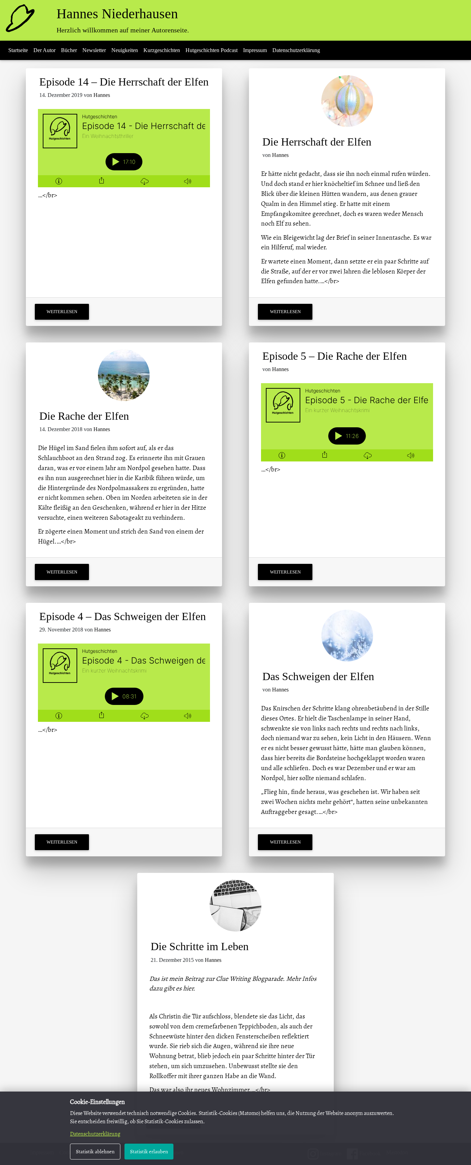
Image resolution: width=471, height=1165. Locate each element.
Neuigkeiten (124, 50)
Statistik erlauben (149, 1151)
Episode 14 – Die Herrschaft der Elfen (124, 82)
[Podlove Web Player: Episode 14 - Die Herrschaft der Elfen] (124, 148)
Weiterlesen (62, 311)
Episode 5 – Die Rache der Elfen (334, 356)
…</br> (47, 195)
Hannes (101, 95)
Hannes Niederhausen (117, 13)
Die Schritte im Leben (200, 946)
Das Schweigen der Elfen (318, 676)
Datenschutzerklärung (296, 50)
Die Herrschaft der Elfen (316, 142)
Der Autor (44, 50)
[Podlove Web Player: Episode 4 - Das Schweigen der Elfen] (124, 683)
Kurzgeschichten (161, 50)
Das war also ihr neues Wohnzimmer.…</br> (209, 1089)
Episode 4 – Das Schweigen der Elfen (122, 616)
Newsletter (94, 50)
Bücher (69, 50)
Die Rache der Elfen (84, 416)
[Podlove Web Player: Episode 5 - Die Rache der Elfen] (347, 422)
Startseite (18, 50)
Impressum (255, 50)
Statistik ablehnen (95, 1151)
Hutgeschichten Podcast (212, 50)
